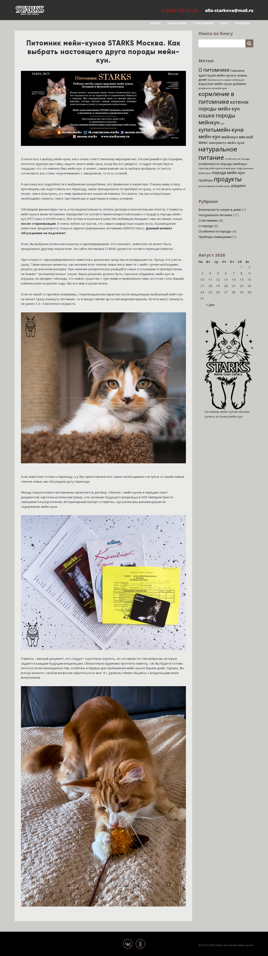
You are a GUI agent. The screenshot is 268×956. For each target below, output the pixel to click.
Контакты (242, 23)
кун (222, 123)
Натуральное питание (215, 215)
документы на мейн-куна (212, 88)
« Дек (210, 305)
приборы (205, 180)
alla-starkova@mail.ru (229, 10)
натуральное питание (217, 153)
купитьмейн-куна (221, 129)
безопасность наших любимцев (225, 79)
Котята (155, 23)
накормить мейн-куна (226, 142)
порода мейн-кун (228, 172)
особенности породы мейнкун (222, 164)
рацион (238, 185)
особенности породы (237, 158)
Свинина (237, 70)
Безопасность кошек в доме (219, 209)
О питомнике (204, 23)
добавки (239, 84)
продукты (228, 179)
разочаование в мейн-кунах (214, 186)
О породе (205, 226)
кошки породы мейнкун (216, 119)
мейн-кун (209, 136)
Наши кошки (177, 23)
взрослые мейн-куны (215, 84)
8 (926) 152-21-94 (179, 10)
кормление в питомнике (216, 97)
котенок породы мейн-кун (223, 105)
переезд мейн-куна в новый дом (217, 168)
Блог (224, 23)
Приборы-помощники (215, 237)
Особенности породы (214, 231)
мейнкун (229, 136)
